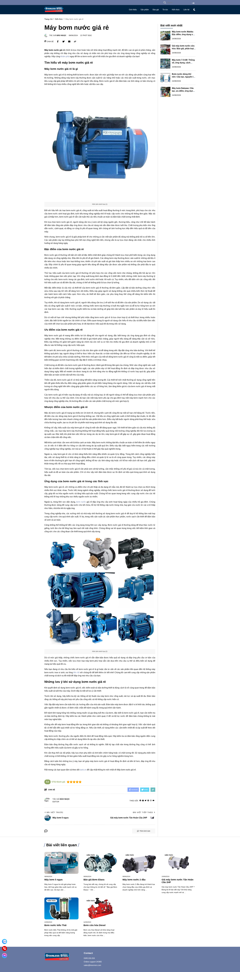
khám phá (64, 56)
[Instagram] (151, 801)
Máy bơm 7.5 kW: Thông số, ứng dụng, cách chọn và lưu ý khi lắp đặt (183, 62)
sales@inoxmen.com (92, 965)
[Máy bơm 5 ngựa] (61, 863)
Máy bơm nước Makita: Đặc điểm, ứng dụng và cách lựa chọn (183, 34)
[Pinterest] (148, 801)
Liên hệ (186, 9)
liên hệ (76, 672)
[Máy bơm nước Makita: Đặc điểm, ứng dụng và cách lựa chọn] (165, 35)
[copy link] (75, 41)
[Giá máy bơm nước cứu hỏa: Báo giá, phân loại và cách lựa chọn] (165, 49)
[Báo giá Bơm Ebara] (101, 863)
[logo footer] (62, 957)
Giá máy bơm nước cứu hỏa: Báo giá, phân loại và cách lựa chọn (183, 48)
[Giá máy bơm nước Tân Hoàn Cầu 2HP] (179, 863)
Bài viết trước (55, 812)
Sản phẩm (144, 9)
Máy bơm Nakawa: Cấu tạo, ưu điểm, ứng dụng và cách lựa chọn (183, 91)
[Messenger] (4, 955)
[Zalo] (4, 941)
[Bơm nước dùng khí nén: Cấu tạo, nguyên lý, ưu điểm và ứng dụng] (165, 78)
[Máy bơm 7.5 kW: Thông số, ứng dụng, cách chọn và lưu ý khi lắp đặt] (165, 64)
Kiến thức (176, 9)
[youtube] (153, 801)
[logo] (53, 12)
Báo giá (156, 9)
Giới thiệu (133, 9)
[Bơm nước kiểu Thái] (61, 908)
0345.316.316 (89, 958)
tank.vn (83, 770)
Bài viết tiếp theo (143, 812)
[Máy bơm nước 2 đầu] (139, 863)
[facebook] (140, 801)
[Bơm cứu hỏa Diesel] (101, 908)
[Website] (143, 801)
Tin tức (165, 9)
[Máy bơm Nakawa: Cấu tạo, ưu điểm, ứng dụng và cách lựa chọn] (165, 92)
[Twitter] (145, 801)
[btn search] (193, 3)
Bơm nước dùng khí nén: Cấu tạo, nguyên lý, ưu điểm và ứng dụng (183, 77)
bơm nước (81, 502)
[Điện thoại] (4, 948)
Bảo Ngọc (61, 35)
